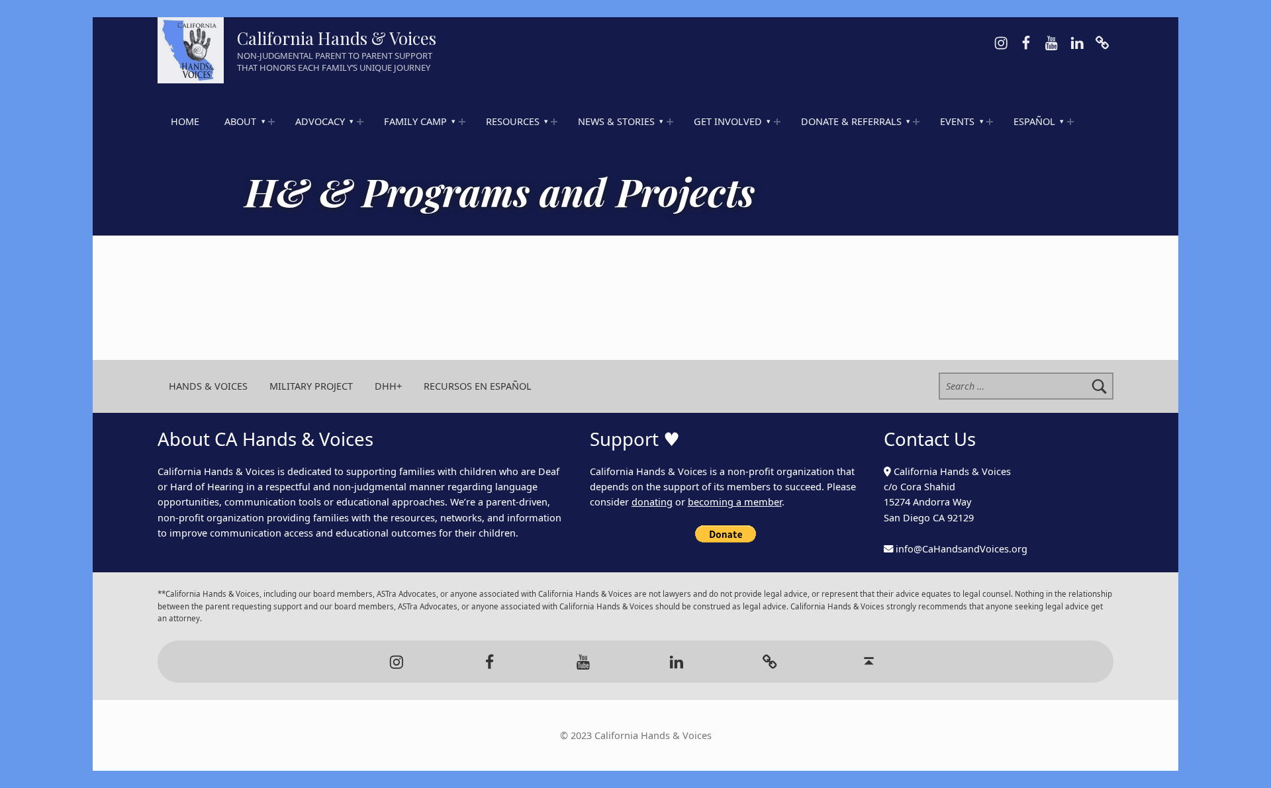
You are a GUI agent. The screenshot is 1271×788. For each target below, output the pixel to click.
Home (185, 121)
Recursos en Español (478, 386)
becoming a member (735, 502)
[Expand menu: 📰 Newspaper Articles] (670, 121)
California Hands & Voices (336, 38)
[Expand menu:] (271, 121)
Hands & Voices (208, 386)
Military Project (311, 386)
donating (652, 502)
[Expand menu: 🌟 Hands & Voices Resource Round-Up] (554, 121)
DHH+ (388, 386)
